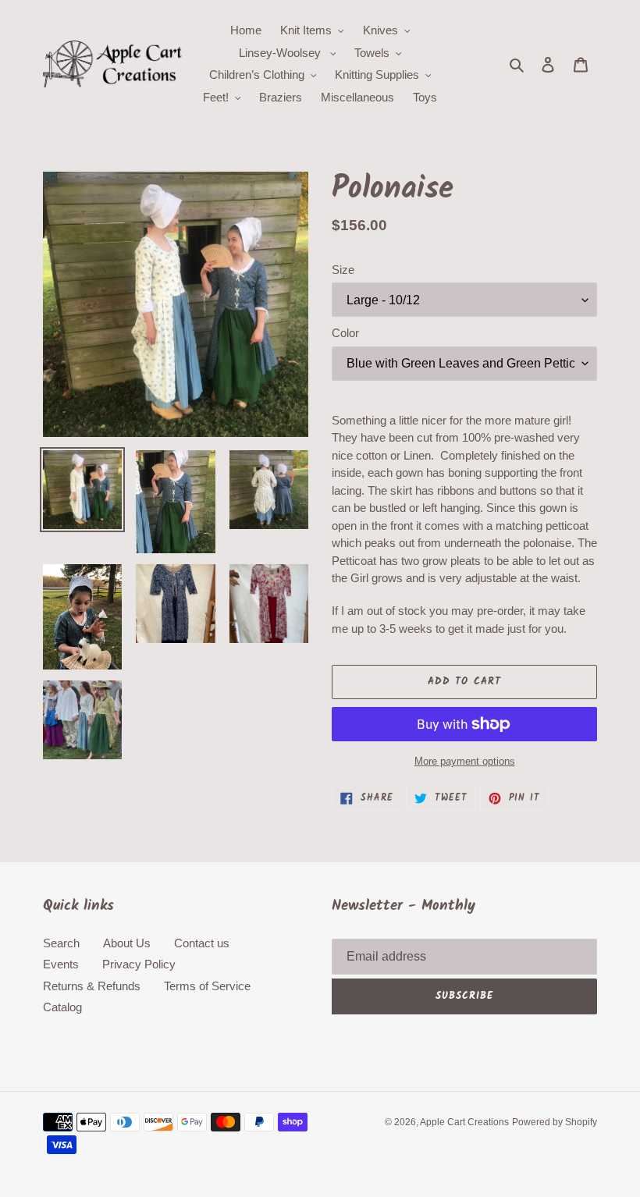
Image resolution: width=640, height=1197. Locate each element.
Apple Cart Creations (464, 1122)
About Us (127, 943)
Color (345, 332)
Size (343, 269)
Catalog (62, 1007)
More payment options (464, 761)
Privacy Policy (139, 964)
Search (61, 943)
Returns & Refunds (91, 986)
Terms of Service (207, 986)
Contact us (201, 943)
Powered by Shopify (554, 1122)
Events (61, 964)
